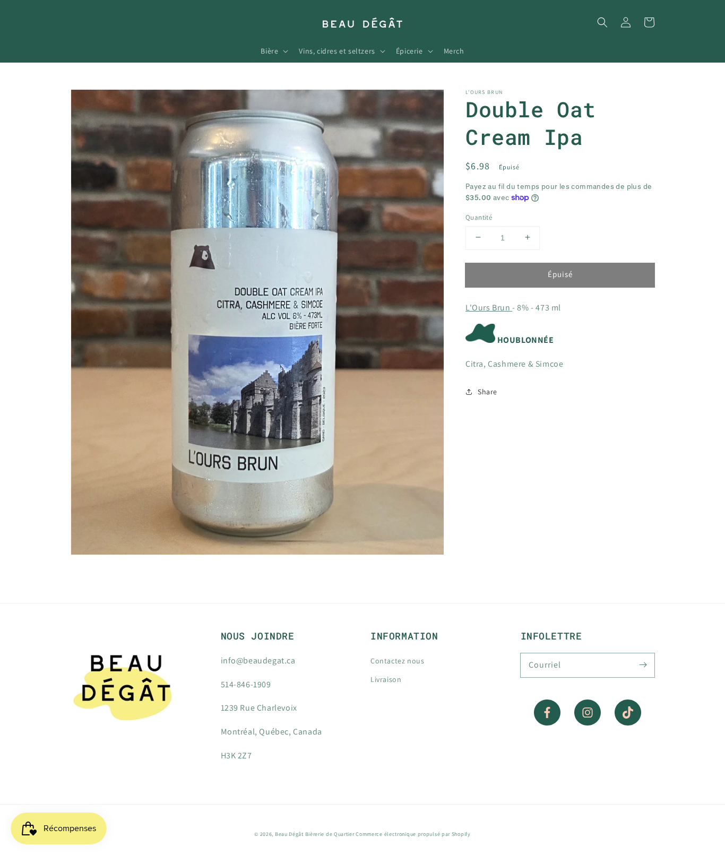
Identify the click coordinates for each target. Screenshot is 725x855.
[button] (602, 22)
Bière (269, 51)
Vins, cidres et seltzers (337, 51)
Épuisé (560, 274)
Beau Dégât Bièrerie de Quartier (315, 834)
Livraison (385, 679)
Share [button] (487, 391)
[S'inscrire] (642, 665)
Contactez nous (397, 661)
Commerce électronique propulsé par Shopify (413, 834)
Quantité (478, 216)
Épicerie (409, 51)
